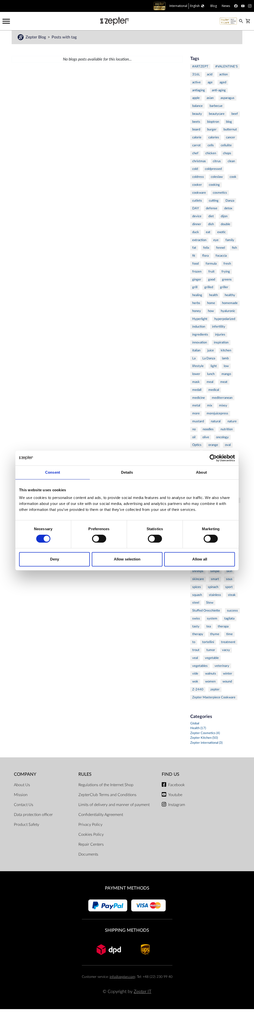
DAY (195, 208)
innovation (199, 342)
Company (25, 774)
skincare (198, 579)
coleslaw (217, 176)
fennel (220, 247)
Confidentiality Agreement (100, 815)
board (196, 129)
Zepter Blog (36, 37)
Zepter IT (142, 992)
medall (196, 389)
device (196, 216)
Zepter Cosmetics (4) (205, 733)
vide (195, 673)
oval (228, 444)
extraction (199, 240)
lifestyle (198, 366)
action (223, 74)
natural (216, 421)
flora (205, 255)
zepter (215, 689)
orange (213, 444)
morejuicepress (217, 413)
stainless (215, 594)
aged (223, 82)
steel (195, 602)
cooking (214, 184)
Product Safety (26, 825)
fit (193, 255)
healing (197, 295)
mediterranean (222, 397)
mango (226, 373)
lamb (225, 358)
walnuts (210, 673)
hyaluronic (228, 310)
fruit (211, 271)
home (211, 303)
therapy (197, 634)
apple (196, 97)
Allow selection (127, 559)
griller (224, 287)
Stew (209, 602)
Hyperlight (199, 318)
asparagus (227, 97)
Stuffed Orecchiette (206, 610)
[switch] (99, 539)
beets (196, 121)
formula (211, 263)
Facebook (176, 785)
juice (210, 350)
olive (205, 437)
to (193, 642)
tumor (210, 650)
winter (227, 673)
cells (211, 145)
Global (194, 723)
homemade (230, 303)
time (229, 634)
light (214, 366)
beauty (197, 113)
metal (196, 405)
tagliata (229, 618)
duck (195, 232)
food (195, 263)
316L (196, 74)
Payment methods (127, 888)
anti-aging (219, 90)
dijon (224, 216)
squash (197, 594)
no (194, 429)
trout (195, 650)
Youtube (175, 795)
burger (212, 129)
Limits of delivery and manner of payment (114, 805)
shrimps (197, 571)
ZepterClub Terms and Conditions (107, 795)
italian (196, 350)
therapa (223, 626)
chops (227, 153)
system (212, 618)
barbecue (216, 105)
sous (229, 579)
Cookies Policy (91, 834)
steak (232, 594)
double (225, 224)
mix (209, 405)
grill (194, 287)
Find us (170, 774)
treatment (228, 642)
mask (196, 381)
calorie (196, 137)
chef (195, 153)
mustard (198, 421)
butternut (230, 129)
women (210, 681)
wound (227, 681)
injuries (220, 334)
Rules (85, 774)
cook (233, 176)
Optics (196, 444)
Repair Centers (91, 844)
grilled (208, 287)
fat (194, 247)
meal (210, 381)
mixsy (223, 405)
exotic (221, 232)
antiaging (198, 90)
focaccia (221, 255)
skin (229, 571)
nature (232, 421)
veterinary (222, 665)
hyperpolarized (224, 318)
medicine (198, 397)
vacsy (226, 650)
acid (209, 74)
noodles (208, 429)
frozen (196, 271)
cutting (214, 200)
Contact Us (23, 805)
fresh (227, 263)
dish (211, 224)
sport (229, 587)
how (211, 310)
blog (229, 121)
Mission (21, 795)
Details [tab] (127, 472)
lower (196, 373)
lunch (211, 373)
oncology (222, 437)
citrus (217, 161)
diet (211, 216)
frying (226, 271)
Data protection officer (33, 815)
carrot (196, 145)
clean (231, 161)
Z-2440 (197, 689)
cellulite (226, 145)
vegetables (200, 665)
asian (210, 97)
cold (195, 168)
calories (213, 137)
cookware (199, 192)
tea (208, 626)
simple (215, 571)
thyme (214, 634)
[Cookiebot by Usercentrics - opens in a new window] (213, 458)
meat (223, 381)
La (193, 358)
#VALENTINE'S (226, 66)
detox (228, 208)
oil (193, 437)
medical (213, 389)
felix (206, 247)
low (226, 366)
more (196, 413)
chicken (210, 153)
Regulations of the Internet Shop (105, 785)
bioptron (213, 121)
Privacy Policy (90, 825)
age (210, 82)
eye (216, 240)
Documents (88, 854)
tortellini (208, 642)
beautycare (216, 113)
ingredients (200, 334)
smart (215, 579)
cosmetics (220, 192)
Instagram (176, 805)
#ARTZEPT (200, 66)
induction (198, 326)
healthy (230, 295)
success (232, 610)
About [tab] (201, 472)
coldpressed (213, 168)
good (211, 279)
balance (197, 105)
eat (208, 232)
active (196, 82)
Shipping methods (127, 930)
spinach (213, 587)
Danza (229, 200)
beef (234, 113)
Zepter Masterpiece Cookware (213, 697)
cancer (230, 137)
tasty (195, 626)
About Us (22, 785)
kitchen (226, 350)
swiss (196, 618)
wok (195, 681)
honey (196, 310)
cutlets (197, 200)
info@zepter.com (122, 977)
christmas (199, 161)
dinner (196, 224)
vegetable (212, 657)
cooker (197, 184)
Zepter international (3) (206, 742)
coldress (198, 176)
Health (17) (198, 728)
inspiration (221, 342)
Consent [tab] (52, 472)
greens (227, 279)
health (213, 295)
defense (211, 208)
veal (195, 657)
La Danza (208, 358)
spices (196, 587)
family (229, 240)
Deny (54, 559)
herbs (196, 303)
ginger (196, 279)
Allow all (199, 559)
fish (234, 247)
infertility (218, 326)
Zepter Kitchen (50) (204, 738)
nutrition (227, 429)
